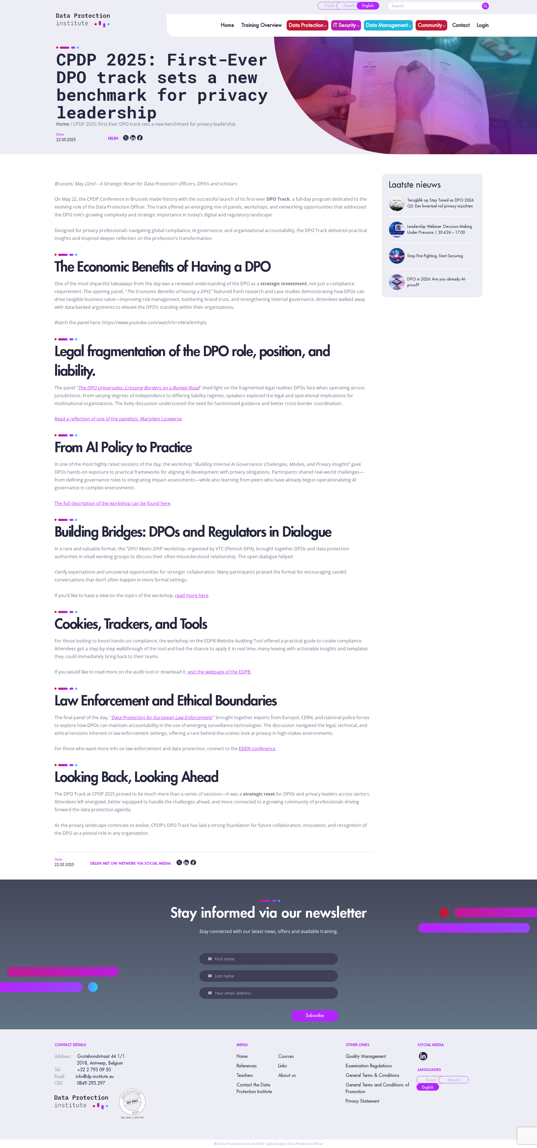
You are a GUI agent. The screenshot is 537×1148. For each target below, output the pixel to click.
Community (430, 25)
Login (483, 25)
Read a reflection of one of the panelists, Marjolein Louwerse (118, 419)
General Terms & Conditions (372, 1075)
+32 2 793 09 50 (94, 1070)
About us (287, 1075)
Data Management (387, 25)
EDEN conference (257, 748)
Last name (211, 975)
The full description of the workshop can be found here (112, 503)
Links (282, 1066)
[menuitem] (330, 6)
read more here (191, 595)
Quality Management (366, 1056)
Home (227, 25)
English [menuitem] (428, 1087)
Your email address (211, 993)
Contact (461, 25)
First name (211, 958)
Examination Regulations (369, 1066)
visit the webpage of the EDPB (219, 672)
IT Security (344, 25)
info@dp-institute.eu (95, 1076)
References (247, 1066)
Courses (286, 1056)
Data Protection (306, 25)
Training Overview (261, 25)
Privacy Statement (362, 1101)
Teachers (245, 1075)
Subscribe (315, 1015)
